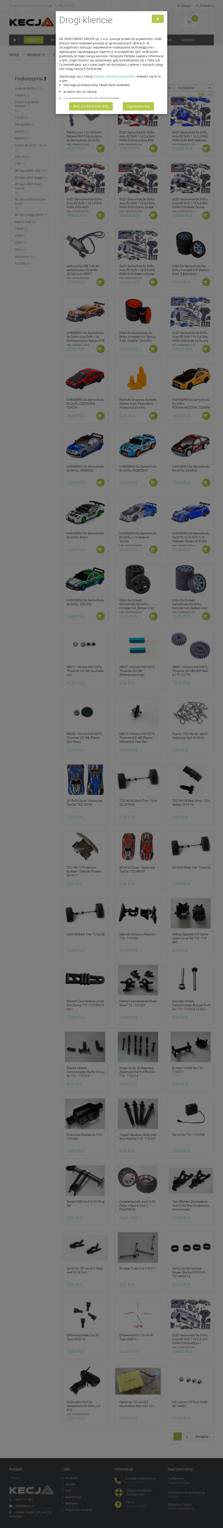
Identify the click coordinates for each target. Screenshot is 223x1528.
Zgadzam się (138, 106)
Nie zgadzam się (90, 106)
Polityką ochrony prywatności (114, 76)
